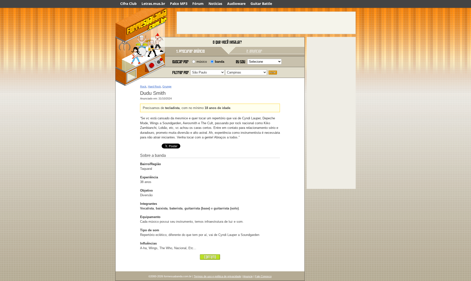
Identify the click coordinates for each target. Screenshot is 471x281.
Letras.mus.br (153, 3)
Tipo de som (149, 230)
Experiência (149, 177)
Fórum (198, 3)
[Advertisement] (266, 23)
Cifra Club (128, 3)
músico (201, 61)
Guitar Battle (261, 3)
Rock (143, 86)
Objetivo (146, 190)
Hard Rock (154, 86)
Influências (148, 243)
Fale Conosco (263, 276)
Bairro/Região (150, 164)
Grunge (166, 86)
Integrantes (148, 204)
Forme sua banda (141, 42)
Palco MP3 (178, 3)
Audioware (236, 3)
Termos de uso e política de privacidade (217, 276)
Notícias (215, 3)
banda (219, 61)
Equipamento (150, 217)
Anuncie (248, 276)
